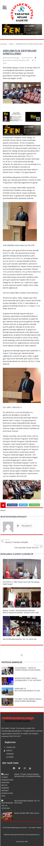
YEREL (28, 60)
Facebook (13, 505)
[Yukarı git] (39, 842)
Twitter (24, 505)
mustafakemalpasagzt (12, 58)
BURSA (9, 60)
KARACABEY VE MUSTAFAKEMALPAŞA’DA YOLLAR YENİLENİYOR (27, 691)
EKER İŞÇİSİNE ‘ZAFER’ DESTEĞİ (26, 546)
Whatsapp (35, 505)
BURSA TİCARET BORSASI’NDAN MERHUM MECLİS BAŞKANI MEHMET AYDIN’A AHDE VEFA (28, 776)
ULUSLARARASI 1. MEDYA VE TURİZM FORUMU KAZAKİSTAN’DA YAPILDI (27, 670)
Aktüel (5, 60)
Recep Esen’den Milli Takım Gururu (26, 813)
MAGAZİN (22, 60)
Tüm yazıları (26, 526)
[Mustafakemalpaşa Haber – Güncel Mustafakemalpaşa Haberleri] (22, 23)
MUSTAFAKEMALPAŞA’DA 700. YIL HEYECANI (19, 639)
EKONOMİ (15, 60)
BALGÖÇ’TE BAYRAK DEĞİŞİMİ (16, 541)
